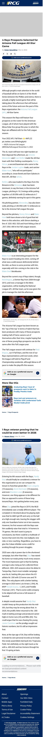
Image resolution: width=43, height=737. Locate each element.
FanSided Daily (26, 702)
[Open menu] (3, 3)
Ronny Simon (25, 214)
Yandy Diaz (31, 601)
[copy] (14, 53)
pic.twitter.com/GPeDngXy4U (14, 141)
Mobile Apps (7, 702)
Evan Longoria (33, 486)
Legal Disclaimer (8, 713)
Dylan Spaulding (10, 50)
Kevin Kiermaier (20, 489)
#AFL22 (28, 138)
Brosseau (18, 185)
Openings (24, 694)
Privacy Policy (26, 706)
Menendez (23, 203)
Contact (5, 698)
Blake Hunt (6, 170)
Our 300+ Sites (26, 698)
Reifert (5, 182)
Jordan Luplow (18, 167)
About (4, 694)
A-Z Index (6, 717)
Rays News (11, 677)
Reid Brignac (7, 280)
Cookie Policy (25, 709)
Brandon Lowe (16, 492)
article (19, 177)
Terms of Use (7, 709)
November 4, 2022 (26, 147)
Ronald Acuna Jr (13, 587)
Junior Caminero (9, 623)
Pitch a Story (7, 706)
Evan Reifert (20, 158)
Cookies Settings (27, 717)
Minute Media (12, 722)
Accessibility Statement (30, 713)
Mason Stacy (9, 436)
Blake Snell (6, 271)
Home (4, 412)
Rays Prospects (13, 412)
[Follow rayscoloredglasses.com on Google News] (37, 373)
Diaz (9, 507)
